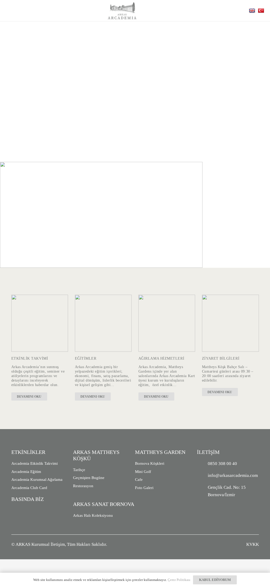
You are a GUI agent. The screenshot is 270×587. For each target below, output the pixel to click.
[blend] (230, 323)
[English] (253, 10)
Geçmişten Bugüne (88, 477)
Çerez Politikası (179, 580)
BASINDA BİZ (27, 499)
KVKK (252, 544)
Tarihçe (79, 469)
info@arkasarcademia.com (233, 475)
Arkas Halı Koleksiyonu (93, 515)
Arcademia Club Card (29, 487)
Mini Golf (143, 471)
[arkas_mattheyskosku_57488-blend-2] (166, 323)
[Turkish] (262, 10)
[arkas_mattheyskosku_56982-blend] (39, 323)
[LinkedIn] (235, 510)
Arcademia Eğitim (26, 471)
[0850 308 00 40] (202, 463)
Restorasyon (83, 485)
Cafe (139, 479)
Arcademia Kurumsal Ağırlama (36, 479)
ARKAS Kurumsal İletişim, (41, 544)
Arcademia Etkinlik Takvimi (34, 463)
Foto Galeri (144, 487)
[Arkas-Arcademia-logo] (122, 10)
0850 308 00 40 (222, 463)
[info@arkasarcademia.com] (202, 475)
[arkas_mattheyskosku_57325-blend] (103, 323)
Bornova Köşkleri (149, 463)
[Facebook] (220, 510)
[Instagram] (204, 510)
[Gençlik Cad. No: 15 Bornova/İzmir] (202, 491)
